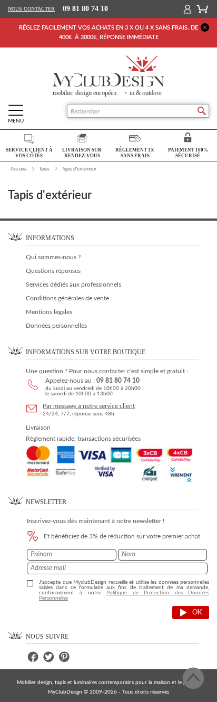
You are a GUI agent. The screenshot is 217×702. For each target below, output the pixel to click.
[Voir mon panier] (202, 8)
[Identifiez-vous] (187, 9)
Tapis (44, 169)
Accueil (18, 169)
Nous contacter (31, 9)
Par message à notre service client (89, 406)
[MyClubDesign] (108, 76)
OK (197, 612)
